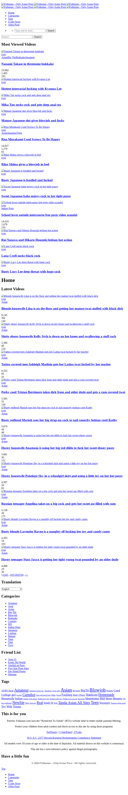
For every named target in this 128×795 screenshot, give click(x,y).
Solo (56, 703)
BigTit (85, 690)
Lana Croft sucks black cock (20, 255)
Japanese (30, 57)
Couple (19, 695)
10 (11, 575)
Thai (10, 642)
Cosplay (12, 621)
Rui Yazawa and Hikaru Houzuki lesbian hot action (36, 240)
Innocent (81, 699)
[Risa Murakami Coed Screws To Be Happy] (25, 127)
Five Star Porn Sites (18, 668)
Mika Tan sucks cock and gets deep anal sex (31, 104)
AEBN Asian (7, 690)
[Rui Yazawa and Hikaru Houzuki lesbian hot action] (29, 230)
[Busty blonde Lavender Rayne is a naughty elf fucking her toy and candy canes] (44, 519)
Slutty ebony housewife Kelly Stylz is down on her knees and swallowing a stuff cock (58, 336)
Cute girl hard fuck (43, 695)
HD (10, 624)
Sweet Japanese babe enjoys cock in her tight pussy (36, 196)
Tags (10, 18)
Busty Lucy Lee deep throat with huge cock (30, 271)
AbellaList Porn (16, 665)
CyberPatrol (65, 732)
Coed (117, 690)
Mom (109, 698)
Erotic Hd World (17, 662)
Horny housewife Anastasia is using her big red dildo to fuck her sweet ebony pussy (57, 448)
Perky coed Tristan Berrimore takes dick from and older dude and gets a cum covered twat (63, 392)
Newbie (18, 702)
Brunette (109, 691)
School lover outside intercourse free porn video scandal (39, 215)
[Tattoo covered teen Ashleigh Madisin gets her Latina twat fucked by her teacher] (44, 351)
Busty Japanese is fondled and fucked (27, 180)
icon (3, 54)
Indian (19, 698)
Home (11, 12)
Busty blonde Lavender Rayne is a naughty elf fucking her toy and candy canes (55, 531)
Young (17, 706)
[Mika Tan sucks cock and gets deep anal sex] (25, 95)
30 (22, 575)
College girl (8, 694)
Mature (12, 636)
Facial (58, 695)
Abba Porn (14, 24)
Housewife (7, 698)
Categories (13, 15)
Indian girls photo (30, 699)
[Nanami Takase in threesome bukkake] (22, 51)
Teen (19, 133)
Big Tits (12, 57)
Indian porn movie (70, 699)
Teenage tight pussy (118, 703)
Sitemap (12, 674)
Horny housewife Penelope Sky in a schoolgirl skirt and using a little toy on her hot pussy (62, 476)
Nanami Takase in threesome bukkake (27, 64)
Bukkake (20, 57)
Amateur (12, 603)
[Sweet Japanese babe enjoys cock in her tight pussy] (29, 186)
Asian (4, 57)
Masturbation (92, 698)
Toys (10, 645)
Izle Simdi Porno (17, 671)
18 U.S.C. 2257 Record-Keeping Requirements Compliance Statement (64, 737)
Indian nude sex (56, 699)
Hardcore (92, 694)
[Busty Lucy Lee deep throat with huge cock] (25, 262)
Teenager (104, 702)
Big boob (76, 691)
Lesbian (12, 633)
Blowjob (12, 615)
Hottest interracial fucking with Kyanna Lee (31, 88)
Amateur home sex (36, 691)
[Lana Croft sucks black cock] (17, 246)
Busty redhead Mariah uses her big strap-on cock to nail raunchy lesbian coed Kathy (59, 420)
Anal (10, 606)
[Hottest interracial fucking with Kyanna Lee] (25, 79)
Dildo (53, 695)
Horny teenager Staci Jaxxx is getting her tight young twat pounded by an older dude (59, 559)
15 (14, 575)
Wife (9, 706)
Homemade (106, 695)
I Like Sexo (14, 21)
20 (16, 575)
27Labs (78, 732)
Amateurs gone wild (52, 691)
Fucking (67, 694)
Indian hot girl (43, 699)
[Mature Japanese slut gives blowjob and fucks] (26, 111)
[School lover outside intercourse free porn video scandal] (32, 202)
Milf (102, 698)
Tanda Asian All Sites (74, 702)
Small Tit (48, 702)
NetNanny (52, 732)
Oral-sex (33, 703)
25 (19, 575)
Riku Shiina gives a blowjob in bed (25, 164)
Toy (3, 706)
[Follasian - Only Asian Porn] (50, 4)
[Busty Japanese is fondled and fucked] (22, 170)
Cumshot (28, 695)
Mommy (117, 698)
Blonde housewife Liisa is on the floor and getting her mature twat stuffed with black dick (62, 308)
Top (3, 768)
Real (40, 703)
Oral (27, 703)
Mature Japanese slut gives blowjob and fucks (32, 120)
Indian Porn (7, 208)
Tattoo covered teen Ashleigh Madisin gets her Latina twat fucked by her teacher (56, 364)
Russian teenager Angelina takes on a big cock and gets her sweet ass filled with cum (58, 503)
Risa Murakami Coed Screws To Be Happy (30, 139)
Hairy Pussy (79, 695)
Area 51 (12, 659)
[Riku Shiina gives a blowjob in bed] (21, 154)
